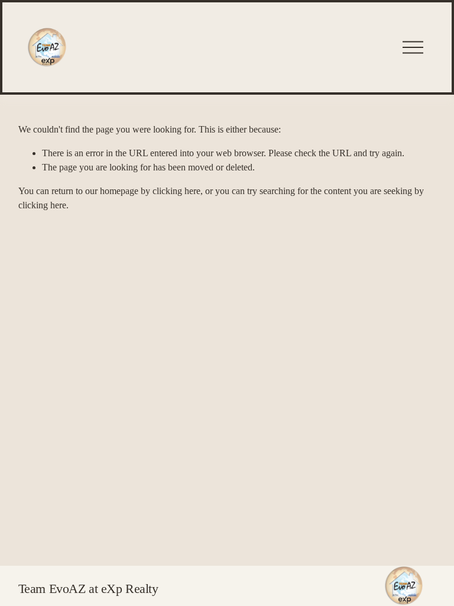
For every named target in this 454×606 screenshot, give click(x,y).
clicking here (176, 191)
